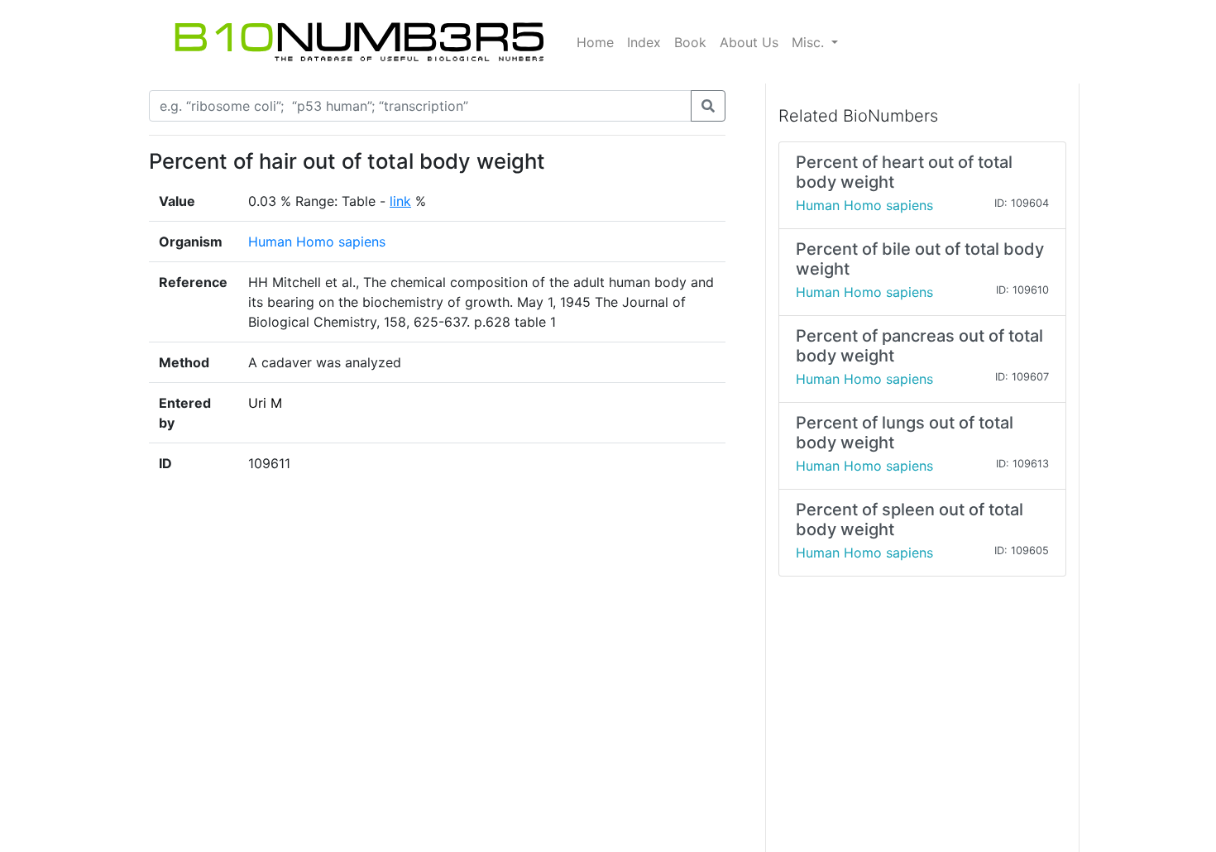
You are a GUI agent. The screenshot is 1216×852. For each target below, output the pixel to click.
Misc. (810, 42)
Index (644, 42)
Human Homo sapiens (316, 241)
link (400, 201)
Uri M (265, 403)
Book (690, 42)
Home (595, 42)
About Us (749, 42)
